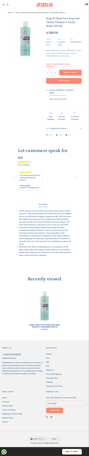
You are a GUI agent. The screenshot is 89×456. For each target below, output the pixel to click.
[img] (45, 162)
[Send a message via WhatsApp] (4, 452)
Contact (5, 402)
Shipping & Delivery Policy (12, 414)
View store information (58, 99)
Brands (49, 354)
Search (5, 422)
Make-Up (49, 370)
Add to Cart (72, 451)
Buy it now (64, 81)
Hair (47, 366)
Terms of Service (9, 410)
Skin (47, 362)
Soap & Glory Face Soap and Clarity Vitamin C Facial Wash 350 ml (44, 326)
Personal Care (52, 378)
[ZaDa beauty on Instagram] (51, 416)
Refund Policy (7, 418)
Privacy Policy (7, 406)
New (48, 358)
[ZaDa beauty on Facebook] (47, 416)
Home (10, 13)
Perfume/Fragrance (54, 374)
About (4, 398)
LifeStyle (49, 382)
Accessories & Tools (54, 386)
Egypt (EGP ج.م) (39, 439)
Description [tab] (43, 204)
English (54, 439)
